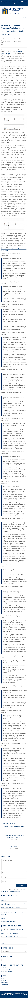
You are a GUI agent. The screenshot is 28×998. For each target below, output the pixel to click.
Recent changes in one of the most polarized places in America (14, 836)
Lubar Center (6, 41)
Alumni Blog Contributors (6, 969)
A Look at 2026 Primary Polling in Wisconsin (10, 907)
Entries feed (3, 980)
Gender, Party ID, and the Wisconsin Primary (14, 827)
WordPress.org (4, 984)
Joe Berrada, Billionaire (13, 933)
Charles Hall (3, 933)
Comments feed (4, 982)
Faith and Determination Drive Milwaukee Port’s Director (14, 845)
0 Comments (6, 45)
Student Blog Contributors (7, 971)
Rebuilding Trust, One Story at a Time (9, 921)
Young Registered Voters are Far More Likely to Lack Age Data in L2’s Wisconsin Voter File (13, 903)
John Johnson (6, 38)
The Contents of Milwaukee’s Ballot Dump (10, 910)
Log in (2, 978)
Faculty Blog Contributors (6, 967)
